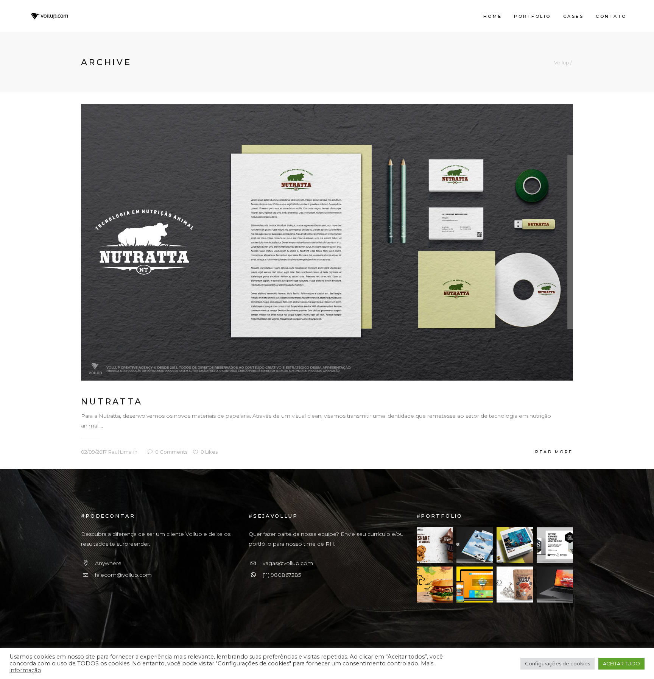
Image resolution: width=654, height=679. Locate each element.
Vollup (561, 62)
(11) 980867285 (282, 574)
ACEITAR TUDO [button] (621, 663)
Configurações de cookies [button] (557, 663)
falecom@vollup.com (123, 574)
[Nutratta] (327, 241)
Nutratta (112, 401)
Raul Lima (120, 452)
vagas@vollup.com (288, 563)
